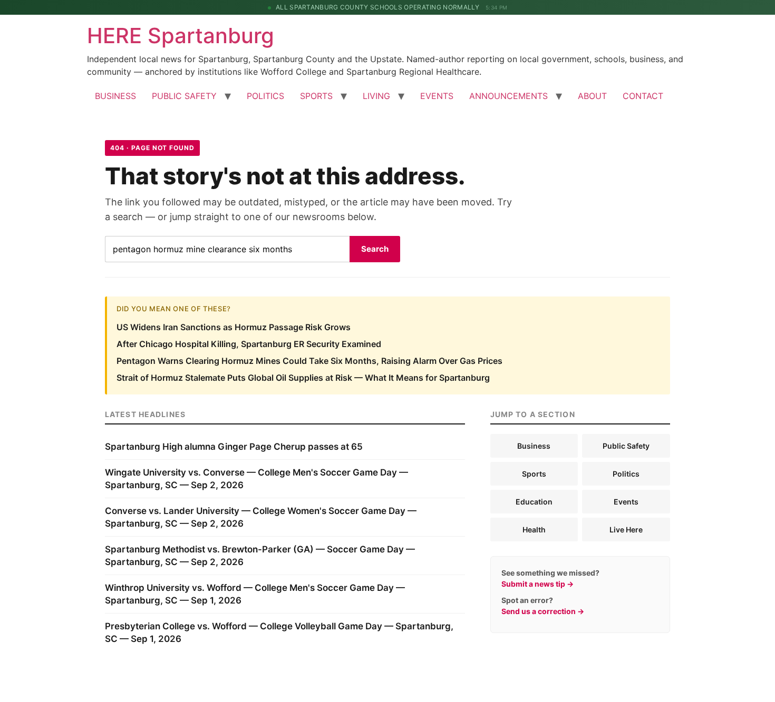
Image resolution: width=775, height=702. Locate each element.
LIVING (376, 96)
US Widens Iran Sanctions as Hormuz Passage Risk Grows (234, 327)
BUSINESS (115, 96)
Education (534, 501)
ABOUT (592, 96)
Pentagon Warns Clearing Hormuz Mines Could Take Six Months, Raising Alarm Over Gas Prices (309, 360)
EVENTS (436, 96)
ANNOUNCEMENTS (508, 96)
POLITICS (265, 96)
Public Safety (626, 445)
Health (534, 529)
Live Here (626, 529)
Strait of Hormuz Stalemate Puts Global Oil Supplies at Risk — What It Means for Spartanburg (303, 377)
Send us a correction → (542, 611)
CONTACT (643, 96)
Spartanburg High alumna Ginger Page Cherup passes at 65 (234, 446)
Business (533, 445)
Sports (534, 473)
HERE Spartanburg (180, 35)
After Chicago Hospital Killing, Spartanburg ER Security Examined (249, 344)
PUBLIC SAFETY (184, 96)
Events (626, 501)
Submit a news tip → (537, 583)
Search (375, 249)
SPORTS (316, 96)
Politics (626, 473)
